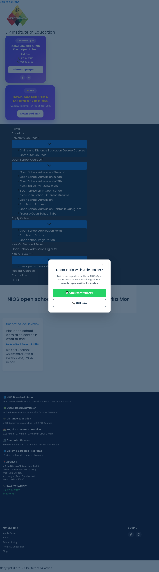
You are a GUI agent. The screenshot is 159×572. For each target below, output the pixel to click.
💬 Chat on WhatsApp (79, 293)
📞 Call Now (79, 303)
